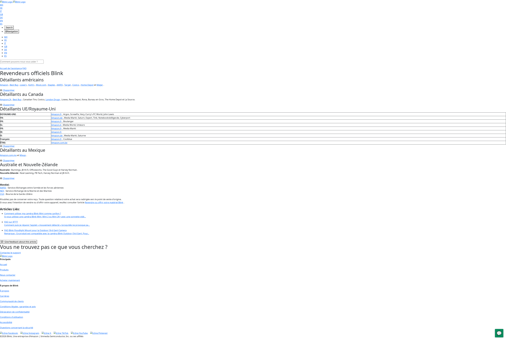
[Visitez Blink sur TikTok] (61, 332)
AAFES (60, 84)
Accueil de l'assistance (11, 68)
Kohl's (31, 84)
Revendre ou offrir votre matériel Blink (104, 202)
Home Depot (87, 84)
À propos (4, 290)
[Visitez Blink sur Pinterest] (99, 332)
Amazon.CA (5, 99)
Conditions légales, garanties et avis (18, 306)
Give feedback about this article (20, 241)
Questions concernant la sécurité (16, 327)
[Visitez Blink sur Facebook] (9, 332)
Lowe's (23, 84)
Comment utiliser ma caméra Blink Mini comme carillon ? (45, 215)
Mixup (23, 155)
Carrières (4, 296)
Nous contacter (7, 275)
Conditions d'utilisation (11, 317)
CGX (2, 194)
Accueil (3, 264)
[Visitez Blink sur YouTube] (79, 332)
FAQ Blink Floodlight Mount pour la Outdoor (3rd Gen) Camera (46, 232)
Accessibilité (6, 322)
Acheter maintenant (10, 280)
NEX (2, 190)
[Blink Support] (13, 1)
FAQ (24, 68)
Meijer (100, 84)
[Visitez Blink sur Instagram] (30, 332)
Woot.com (41, 84)
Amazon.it (56, 124)
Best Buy (14, 84)
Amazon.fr (56, 114)
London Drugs (53, 99)
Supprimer (9, 90)
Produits (4, 269)
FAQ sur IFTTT (47, 223)
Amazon (4, 84)
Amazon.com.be (59, 142)
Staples (51, 84)
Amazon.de (56, 117)
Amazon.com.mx (8, 155)
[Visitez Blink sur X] (47, 332)
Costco (75, 84)
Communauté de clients (12, 301)
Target (67, 84)
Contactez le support (10, 252)
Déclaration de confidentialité (15, 311)
